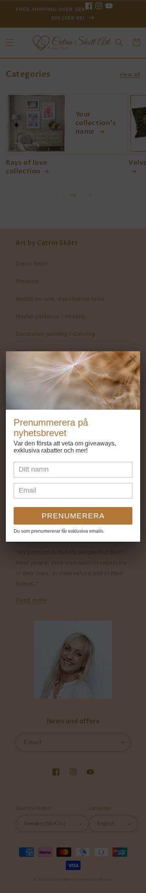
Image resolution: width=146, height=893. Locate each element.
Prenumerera (73, 516)
